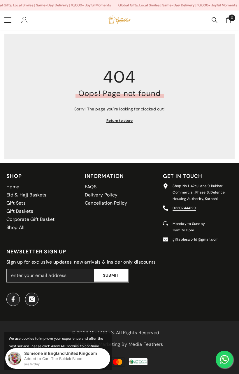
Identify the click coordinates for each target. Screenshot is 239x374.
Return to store (119, 120)
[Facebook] (13, 299)
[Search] (214, 20)
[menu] (7, 20)
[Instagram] (31, 299)
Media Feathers (146, 344)
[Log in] (24, 20)
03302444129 (184, 208)
